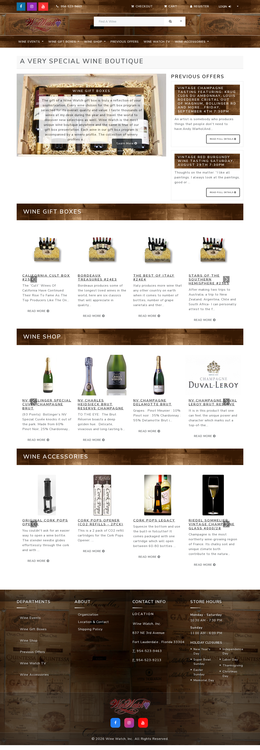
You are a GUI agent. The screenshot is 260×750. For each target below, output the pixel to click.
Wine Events (30, 618)
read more (92, 316)
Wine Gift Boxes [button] (62, 42)
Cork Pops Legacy (154, 520)
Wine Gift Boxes (33, 629)
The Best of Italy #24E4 (153, 277)
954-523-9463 (70, 6)
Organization (88, 614)
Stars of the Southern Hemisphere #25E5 (209, 279)
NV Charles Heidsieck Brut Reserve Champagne (101, 404)
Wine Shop (29, 640)
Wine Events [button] (29, 42)
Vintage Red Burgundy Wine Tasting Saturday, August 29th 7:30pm (206, 161)
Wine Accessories (34, 674)
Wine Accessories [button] (191, 42)
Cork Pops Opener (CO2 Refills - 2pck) (100, 522)
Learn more (125, 143)
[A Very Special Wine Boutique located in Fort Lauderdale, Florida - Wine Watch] (43, 24)
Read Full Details (222, 139)
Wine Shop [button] (93, 42)
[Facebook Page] (21, 6)
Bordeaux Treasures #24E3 (97, 277)
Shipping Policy (90, 629)
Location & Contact (93, 622)
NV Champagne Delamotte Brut (152, 402)
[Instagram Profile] (32, 6)
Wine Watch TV (157, 42)
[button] (34, 279)
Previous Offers (124, 42)
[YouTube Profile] (43, 6)
